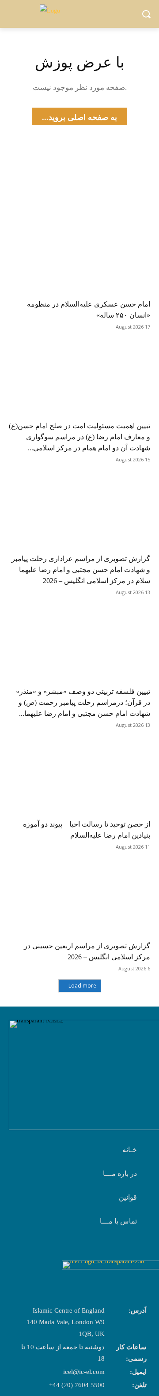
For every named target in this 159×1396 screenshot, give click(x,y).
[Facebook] (86, 1249)
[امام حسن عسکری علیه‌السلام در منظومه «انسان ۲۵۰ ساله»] (79, 257)
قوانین (128, 1197)
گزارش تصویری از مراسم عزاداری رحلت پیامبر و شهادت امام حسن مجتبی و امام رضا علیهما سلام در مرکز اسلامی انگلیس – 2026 (80, 569)
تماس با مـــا (118, 1221)
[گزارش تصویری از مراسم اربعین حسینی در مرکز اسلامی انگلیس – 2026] (79, 899)
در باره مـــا (120, 1173)
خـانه (129, 1149)
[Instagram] (108, 1249)
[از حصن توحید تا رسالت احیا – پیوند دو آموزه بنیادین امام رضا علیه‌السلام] (79, 777)
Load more (82, 985)
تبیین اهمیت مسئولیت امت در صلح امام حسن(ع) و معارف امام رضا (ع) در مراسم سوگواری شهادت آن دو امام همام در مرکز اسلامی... (79, 437)
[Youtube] (130, 1249)
